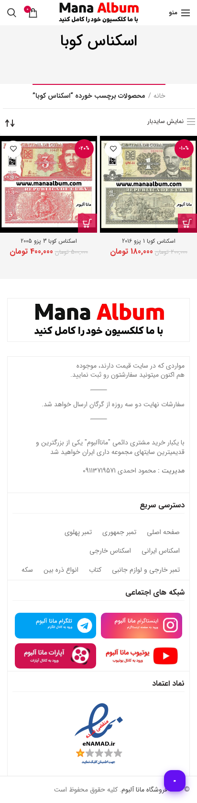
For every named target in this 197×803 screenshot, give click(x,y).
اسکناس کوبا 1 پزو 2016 (148, 241)
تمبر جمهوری (119, 532)
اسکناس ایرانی (161, 551)
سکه (27, 570)
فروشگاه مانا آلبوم (144, 789)
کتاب (95, 570)
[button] (187, 223)
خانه (159, 96)
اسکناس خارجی (110, 551)
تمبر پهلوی (78, 532)
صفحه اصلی (163, 532)
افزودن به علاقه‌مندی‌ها (113, 149)
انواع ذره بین (61, 570)
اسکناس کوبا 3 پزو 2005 (49, 241)
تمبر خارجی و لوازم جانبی (146, 570)
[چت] (175, 781)
